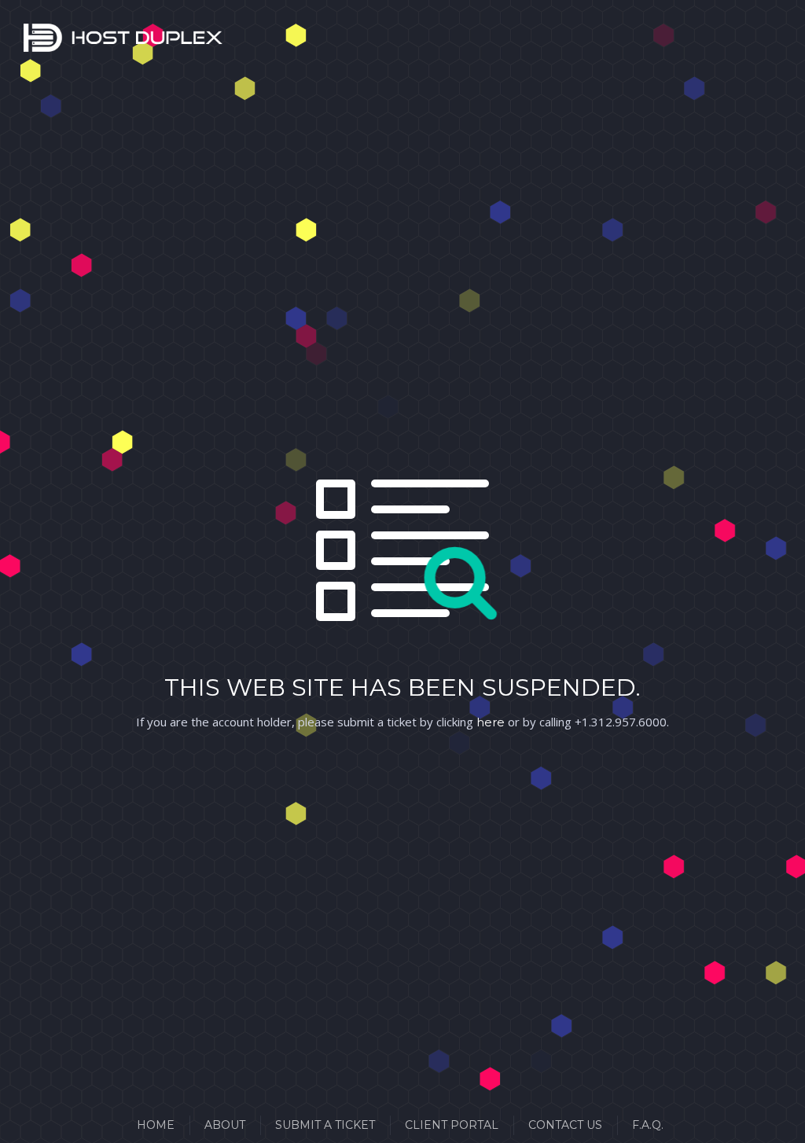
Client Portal (451, 1125)
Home (156, 1125)
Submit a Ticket (325, 1125)
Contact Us (565, 1125)
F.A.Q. (647, 1125)
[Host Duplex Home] (43, 41)
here (490, 722)
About (224, 1125)
